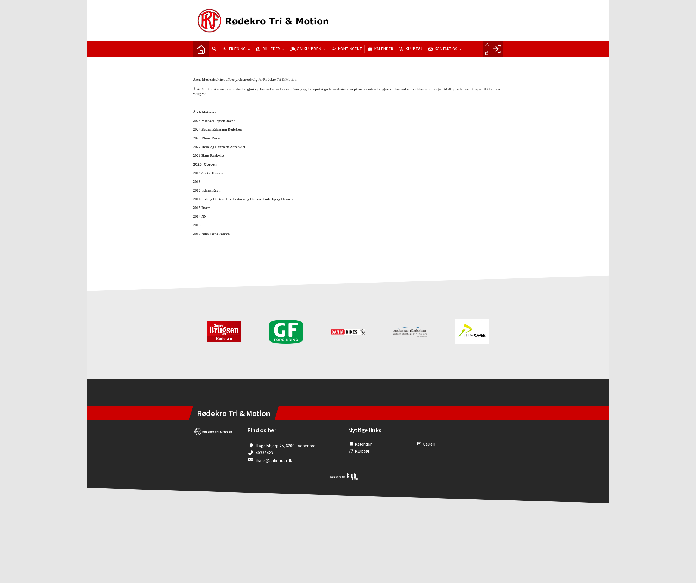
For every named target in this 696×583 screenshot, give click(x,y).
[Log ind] (497, 49)
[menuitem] (201, 49)
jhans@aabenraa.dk (274, 460)
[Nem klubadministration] (344, 478)
